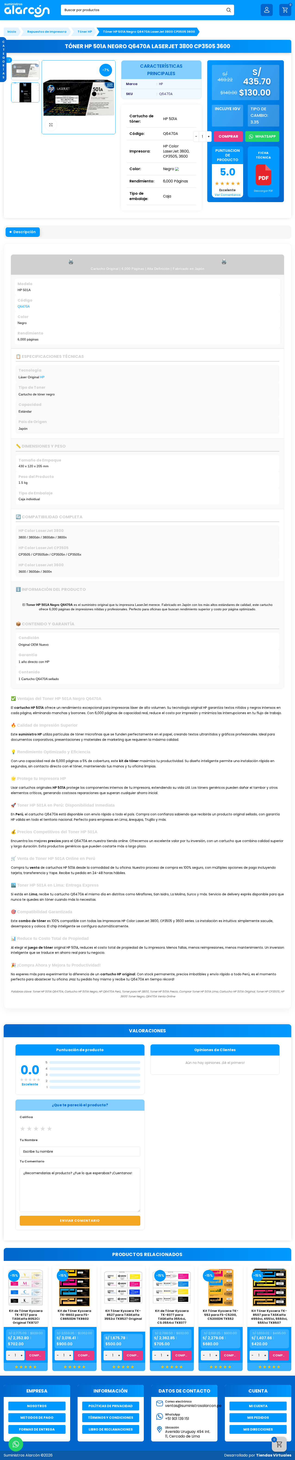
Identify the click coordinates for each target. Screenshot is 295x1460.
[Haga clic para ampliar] (51, 124)
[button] (23, 232)
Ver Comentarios (228, 195)
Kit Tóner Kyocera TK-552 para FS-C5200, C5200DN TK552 (220, 1315)
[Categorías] (9, 60)
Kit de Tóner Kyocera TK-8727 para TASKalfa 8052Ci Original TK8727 (26, 1317)
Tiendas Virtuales (273, 1455)
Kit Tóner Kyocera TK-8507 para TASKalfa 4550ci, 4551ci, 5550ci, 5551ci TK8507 (269, 1317)
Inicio (11, 31)
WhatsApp (265, 136)
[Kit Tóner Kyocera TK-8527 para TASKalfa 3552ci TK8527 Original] (123, 1287)
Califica (26, 1117)
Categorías (3, 59)
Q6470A (24, 306)
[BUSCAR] (228, 10)
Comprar (228, 136)
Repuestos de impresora (46, 31)
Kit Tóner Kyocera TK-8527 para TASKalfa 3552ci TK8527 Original (123, 1315)
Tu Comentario (32, 1161)
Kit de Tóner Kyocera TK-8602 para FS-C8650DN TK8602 (74, 1315)
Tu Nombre (29, 1140)
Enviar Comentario (80, 1220)
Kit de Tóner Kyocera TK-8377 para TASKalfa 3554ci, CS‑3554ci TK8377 (172, 1317)
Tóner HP (85, 31)
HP (42, 377)
